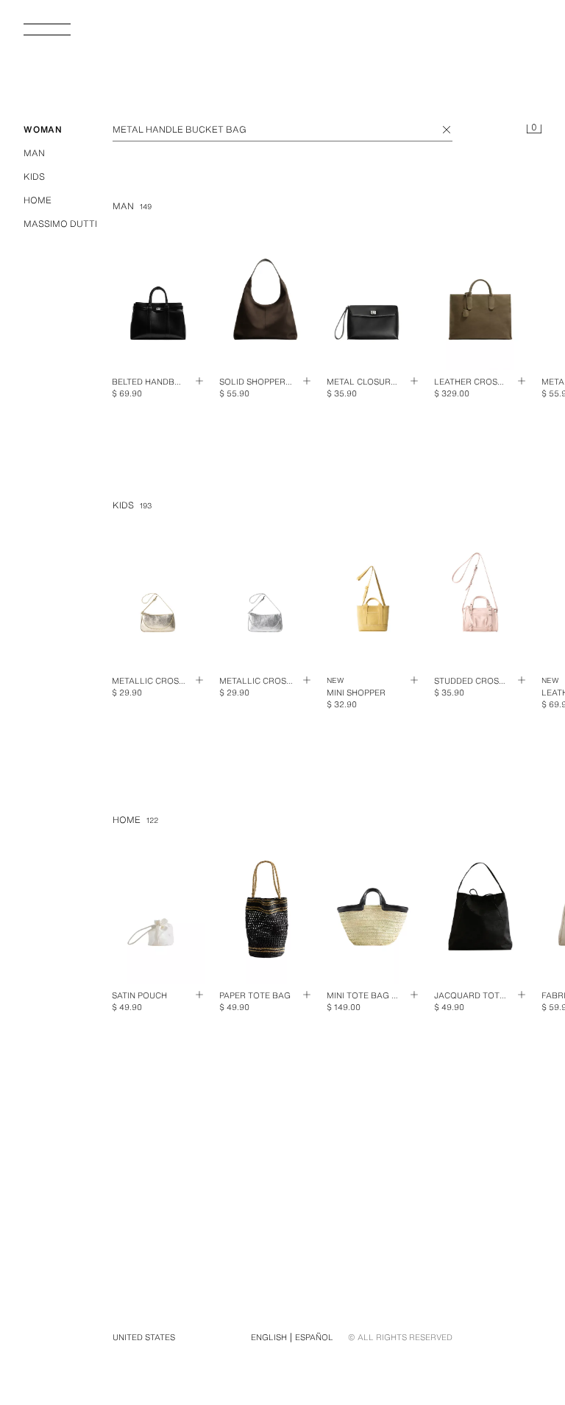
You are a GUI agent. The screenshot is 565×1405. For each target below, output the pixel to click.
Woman (43, 129)
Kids (34, 176)
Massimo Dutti (60, 223)
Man (34, 153)
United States (144, 1337)
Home (37, 200)
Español (314, 1337)
